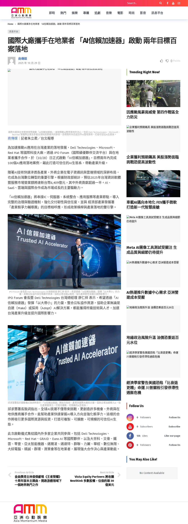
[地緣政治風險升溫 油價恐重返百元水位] (153, 319)
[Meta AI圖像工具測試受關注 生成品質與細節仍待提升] (153, 228)
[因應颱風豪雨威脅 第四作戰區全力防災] (153, 93)
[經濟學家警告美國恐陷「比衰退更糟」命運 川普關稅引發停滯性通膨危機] (153, 364)
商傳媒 (22, 58)
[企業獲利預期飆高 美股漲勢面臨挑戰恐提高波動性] (153, 138)
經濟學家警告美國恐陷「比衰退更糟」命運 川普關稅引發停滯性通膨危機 (152, 388)
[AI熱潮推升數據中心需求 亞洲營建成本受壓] (153, 274)
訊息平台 (13, 31)
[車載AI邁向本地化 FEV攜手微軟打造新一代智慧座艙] (153, 183)
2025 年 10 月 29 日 (29, 63)
